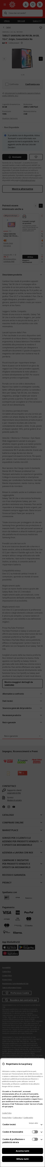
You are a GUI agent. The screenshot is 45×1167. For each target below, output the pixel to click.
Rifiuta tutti (22, 1159)
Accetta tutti (22, 1151)
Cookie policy (28, 1118)
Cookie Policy (7, 1113)
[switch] (35, 1131)
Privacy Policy (7, 1118)
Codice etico (17, 1118)
